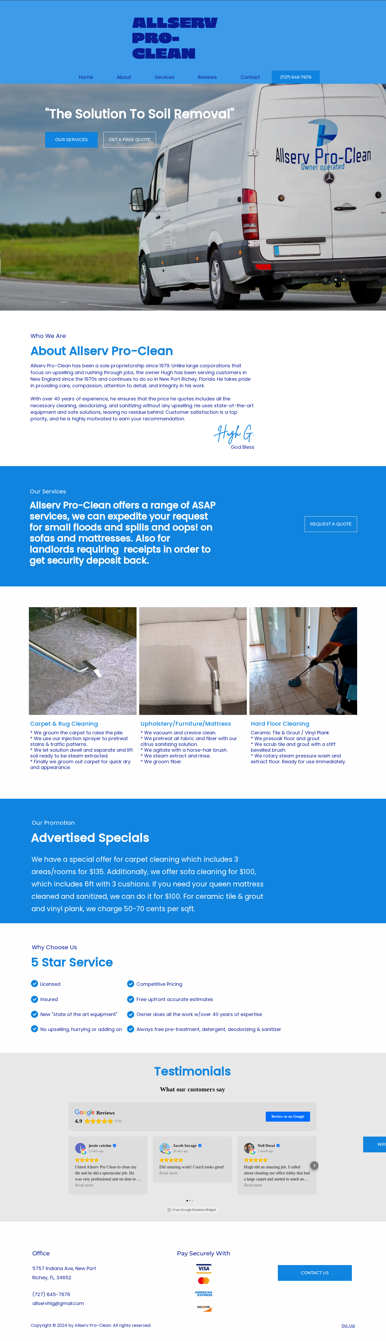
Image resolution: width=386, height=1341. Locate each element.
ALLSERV (175, 23)
